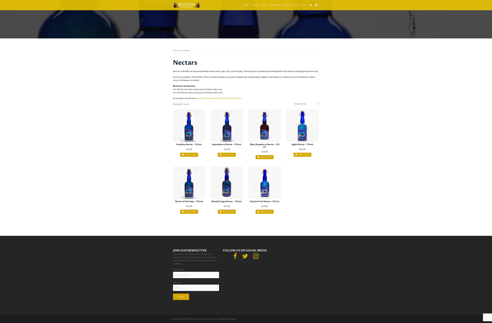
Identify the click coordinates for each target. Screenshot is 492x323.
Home (246, 5)
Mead (181, 50)
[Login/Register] (316, 5)
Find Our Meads (275, 5)
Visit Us (254, 5)
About (263, 5)
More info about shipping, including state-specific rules (219, 98)
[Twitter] (245, 258)
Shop (304, 5)
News (287, 5)
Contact (295, 5)
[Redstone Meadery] (186, 5)
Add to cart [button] (190, 155)
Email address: (179, 269)
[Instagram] (256, 258)
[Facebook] (235, 258)
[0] (311, 5)
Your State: (179, 282)
